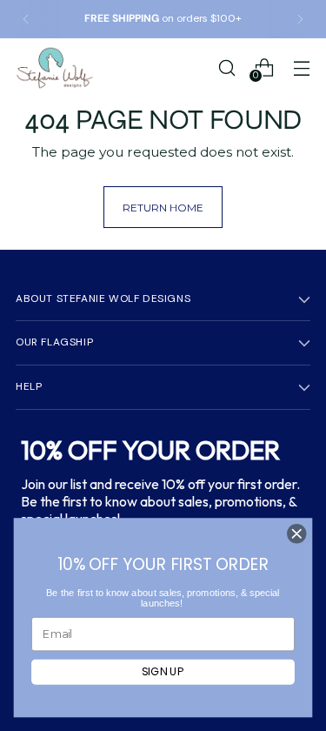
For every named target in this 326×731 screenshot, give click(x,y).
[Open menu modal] (301, 67)
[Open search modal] (226, 67)
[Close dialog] (296, 534)
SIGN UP (163, 672)
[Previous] (26, 19)
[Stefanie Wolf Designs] (55, 68)
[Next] (300, 19)
